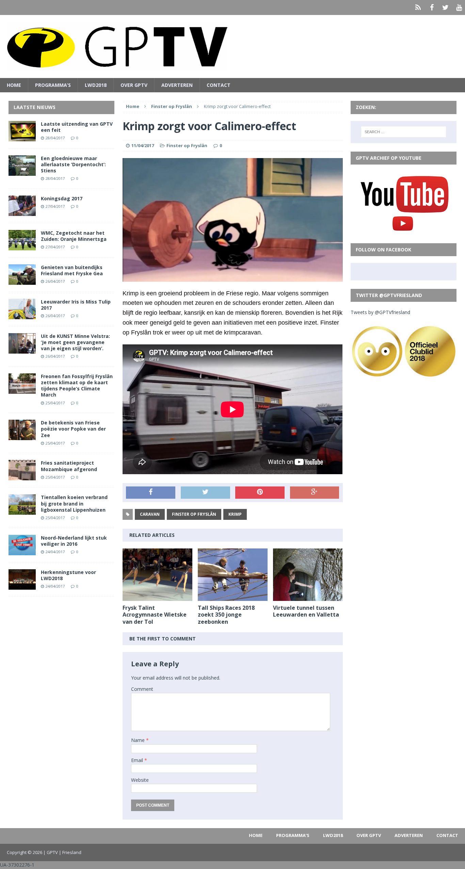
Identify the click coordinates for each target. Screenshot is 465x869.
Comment (142, 689)
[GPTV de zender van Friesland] (232, 46)
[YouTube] (459, 7)
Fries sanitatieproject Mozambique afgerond (69, 466)
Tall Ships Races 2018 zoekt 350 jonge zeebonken (226, 615)
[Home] (418, 7)
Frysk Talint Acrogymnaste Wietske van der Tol (155, 615)
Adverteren (177, 85)
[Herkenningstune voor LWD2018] (22, 585)
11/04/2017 (142, 145)
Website (140, 780)
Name (138, 740)
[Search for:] (403, 132)
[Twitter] (445, 7)
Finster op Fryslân (186, 145)
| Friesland (70, 852)
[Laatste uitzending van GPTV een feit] (22, 137)
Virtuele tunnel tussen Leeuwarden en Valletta (306, 611)
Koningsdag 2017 (61, 198)
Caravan (150, 514)
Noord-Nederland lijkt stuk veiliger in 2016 (74, 540)
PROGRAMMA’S (53, 85)
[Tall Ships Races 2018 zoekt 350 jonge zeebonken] (233, 596)
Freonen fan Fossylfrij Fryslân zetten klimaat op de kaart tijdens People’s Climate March (77, 385)
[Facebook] (432, 7)
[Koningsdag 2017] (22, 211)
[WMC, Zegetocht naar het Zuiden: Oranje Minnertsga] (22, 246)
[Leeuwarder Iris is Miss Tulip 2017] (22, 315)
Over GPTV (134, 85)
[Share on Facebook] (150, 492)
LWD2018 (96, 85)
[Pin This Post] (260, 492)
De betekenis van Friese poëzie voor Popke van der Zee (73, 428)
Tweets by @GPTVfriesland (380, 312)
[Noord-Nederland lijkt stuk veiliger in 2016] (22, 551)
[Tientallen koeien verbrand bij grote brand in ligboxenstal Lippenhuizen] (22, 511)
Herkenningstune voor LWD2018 (68, 575)
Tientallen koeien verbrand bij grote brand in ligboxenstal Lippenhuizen (74, 503)
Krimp (235, 514)
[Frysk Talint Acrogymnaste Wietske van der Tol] (157, 596)
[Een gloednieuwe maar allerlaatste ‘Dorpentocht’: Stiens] (22, 171)
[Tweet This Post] (205, 492)
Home (14, 85)
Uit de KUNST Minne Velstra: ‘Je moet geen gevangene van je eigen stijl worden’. (75, 342)
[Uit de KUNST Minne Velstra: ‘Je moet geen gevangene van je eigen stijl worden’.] (22, 349)
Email (137, 760)
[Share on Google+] (314, 492)
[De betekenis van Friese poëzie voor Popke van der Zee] (22, 436)
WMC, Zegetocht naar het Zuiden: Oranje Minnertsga (74, 236)
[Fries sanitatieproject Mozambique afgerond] (22, 476)
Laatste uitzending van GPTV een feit (77, 127)
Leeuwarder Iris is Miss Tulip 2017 (76, 304)
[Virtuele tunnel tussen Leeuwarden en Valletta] (308, 596)
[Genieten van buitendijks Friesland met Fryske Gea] (22, 280)
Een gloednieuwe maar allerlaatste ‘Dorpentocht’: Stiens (73, 164)
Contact (218, 85)
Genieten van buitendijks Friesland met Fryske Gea (72, 270)
